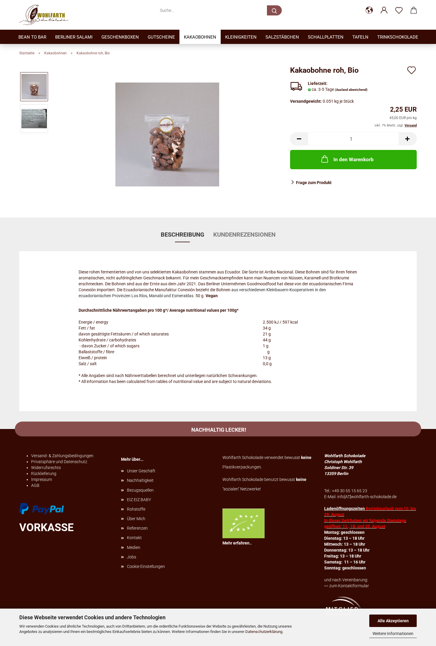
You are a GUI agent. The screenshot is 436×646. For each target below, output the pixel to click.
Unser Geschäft (141, 470)
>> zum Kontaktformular (346, 585)
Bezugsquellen (140, 490)
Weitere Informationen (393, 633)
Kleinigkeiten (241, 37)
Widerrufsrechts (46, 467)
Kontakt (134, 537)
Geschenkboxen (120, 37)
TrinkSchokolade (397, 37)
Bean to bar (32, 37)
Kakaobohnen (200, 37)
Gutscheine (161, 37)
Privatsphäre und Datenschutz (59, 461)
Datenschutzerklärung (263, 631)
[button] (369, 10)
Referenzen (137, 528)
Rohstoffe (136, 509)
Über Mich (136, 518)
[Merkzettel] (399, 10)
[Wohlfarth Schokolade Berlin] (46, 15)
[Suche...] (274, 10)
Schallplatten (325, 37)
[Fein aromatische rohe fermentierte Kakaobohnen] (167, 134)
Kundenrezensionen (244, 234)
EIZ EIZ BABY (139, 499)
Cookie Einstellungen (146, 566)
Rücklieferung (43, 473)
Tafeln (360, 37)
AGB (35, 485)
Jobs (131, 557)
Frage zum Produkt (314, 182)
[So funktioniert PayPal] (41, 508)
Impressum (41, 479)
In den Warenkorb (353, 159)
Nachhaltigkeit (140, 480)
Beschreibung (182, 234)
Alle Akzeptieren (393, 620)
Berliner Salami (74, 37)
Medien (133, 547)
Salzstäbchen (282, 37)
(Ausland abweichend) (351, 90)
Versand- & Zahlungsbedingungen (62, 455)
